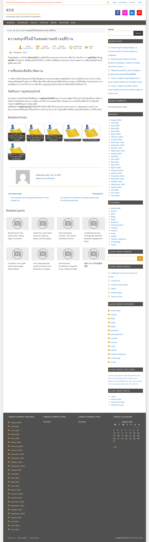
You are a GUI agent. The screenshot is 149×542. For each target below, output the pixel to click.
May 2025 (115, 162)
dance (129, 375)
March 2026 (116, 134)
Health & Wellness (118, 239)
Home (9, 30)
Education (64, 23)
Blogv (113, 219)
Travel (139, 2)
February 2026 (117, 137)
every (138, 375)
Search (111, 29)
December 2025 (117, 142)
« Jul (115, 447)
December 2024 (117, 176)
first (112, 378)
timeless (126, 384)
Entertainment (117, 225)
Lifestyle (44, 23)
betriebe (121, 375)
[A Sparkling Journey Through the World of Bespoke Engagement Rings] (93, 223)
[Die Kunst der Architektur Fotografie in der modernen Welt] (68, 253)
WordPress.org (117, 405)
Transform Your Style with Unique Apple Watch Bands (17, 266)
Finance (114, 231)
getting (120, 378)
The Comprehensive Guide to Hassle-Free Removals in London (42, 266)
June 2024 (115, 193)
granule (124, 378)
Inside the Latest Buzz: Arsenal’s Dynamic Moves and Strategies (42, 236)
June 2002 (115, 195)
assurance (111, 375)
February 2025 (117, 170)
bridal (125, 375)
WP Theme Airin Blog (135, 538)
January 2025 (116, 173)
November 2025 (117, 145)
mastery (116, 381)
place (127, 381)
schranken (139, 381)
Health (34, 23)
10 (114, 433)
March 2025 (116, 167)
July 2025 (115, 156)
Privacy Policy (116, 293)
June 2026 (115, 125)
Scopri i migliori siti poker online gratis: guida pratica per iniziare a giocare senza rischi (125, 89)
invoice (135, 378)
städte (122, 384)
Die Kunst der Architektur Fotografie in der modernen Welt (68, 266)
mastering (111, 381)
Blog (114, 2)
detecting (134, 375)
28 (130, 438)
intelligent (130, 378)
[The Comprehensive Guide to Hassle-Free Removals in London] (43, 253)
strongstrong (116, 384)
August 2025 (116, 153)
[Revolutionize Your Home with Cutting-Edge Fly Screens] (17, 223)
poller (130, 381)
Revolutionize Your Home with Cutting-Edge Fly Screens (16, 236)
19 (122, 436)
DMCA (113, 289)
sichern (110, 384)
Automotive (123, 2)
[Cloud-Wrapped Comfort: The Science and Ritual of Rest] (68, 223)
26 (122, 438)
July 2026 (115, 123)
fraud (115, 378)
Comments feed (117, 402)
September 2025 (118, 151)
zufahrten (135, 384)
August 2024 (116, 187)
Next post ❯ (98, 194)
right (134, 381)
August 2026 (116, 120)
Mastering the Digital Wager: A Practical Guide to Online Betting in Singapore (34, 2)
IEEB (10, 10)
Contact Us (115, 281)
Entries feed (116, 399)
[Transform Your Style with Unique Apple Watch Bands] (17, 253)
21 (130, 436)
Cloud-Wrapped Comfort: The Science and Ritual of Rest (67, 236)
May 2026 (115, 128)
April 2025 (115, 165)
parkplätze (122, 381)
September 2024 (118, 184)
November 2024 (117, 179)
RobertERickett (28, 48)
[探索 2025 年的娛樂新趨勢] (93, 253)
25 (118, 438)
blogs (113, 217)
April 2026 (115, 131)
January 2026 (116, 139)
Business (11, 23)
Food (113, 233)
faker (109, 378)
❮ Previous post (15, 194)
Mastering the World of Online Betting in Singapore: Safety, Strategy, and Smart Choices (124, 63)
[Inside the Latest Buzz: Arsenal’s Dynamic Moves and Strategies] (43, 223)
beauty (114, 211)
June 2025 (115, 159)
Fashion (132, 2)
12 (122, 433)
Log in (113, 396)
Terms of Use (116, 296)
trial (131, 384)
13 (126, 433)
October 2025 (116, 148)
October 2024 (116, 181)
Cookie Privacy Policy (119, 285)
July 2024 (115, 190)
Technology (22, 23)
